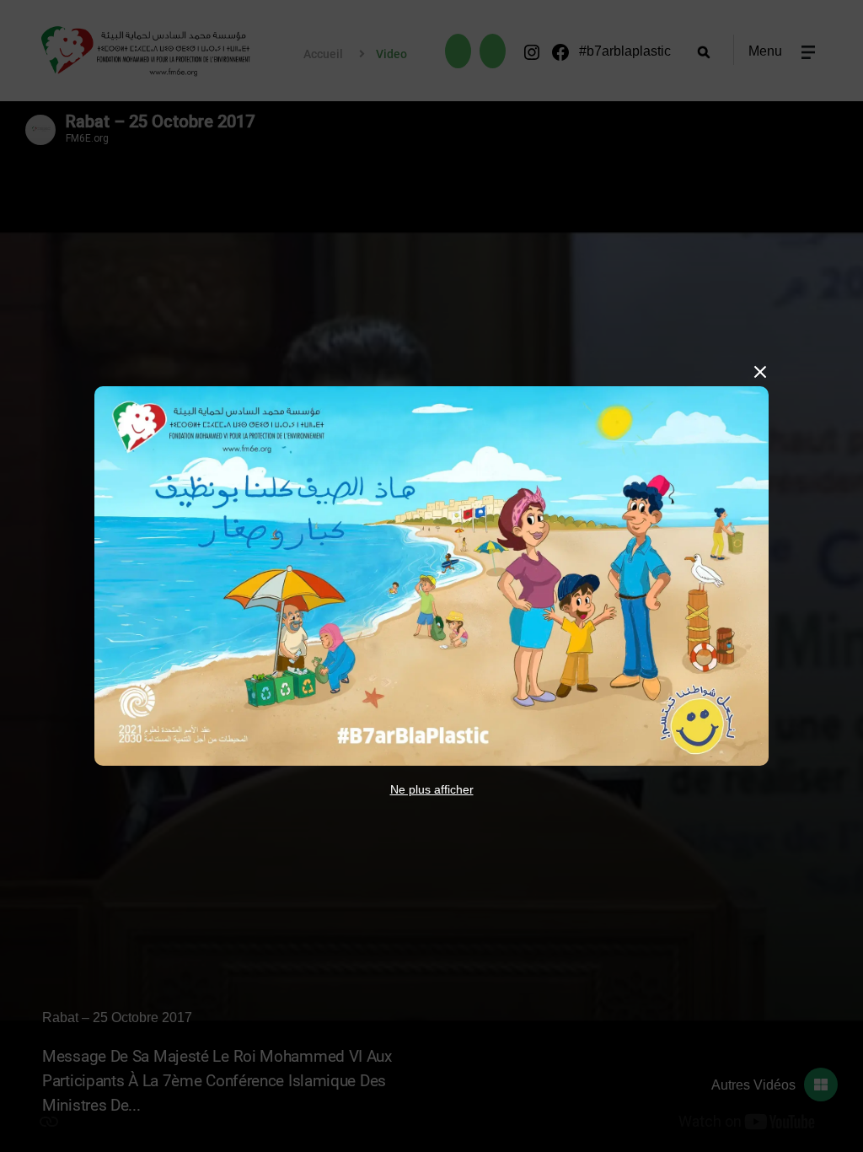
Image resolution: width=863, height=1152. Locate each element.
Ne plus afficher (432, 789)
